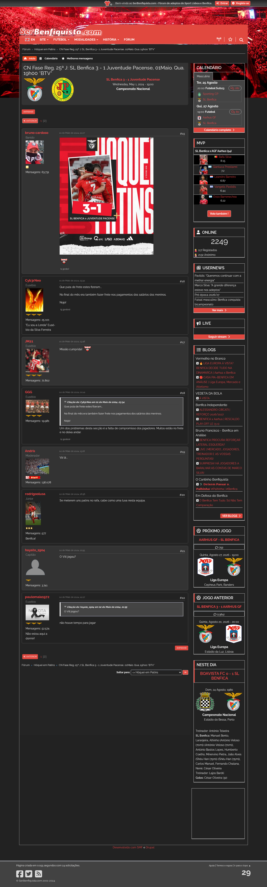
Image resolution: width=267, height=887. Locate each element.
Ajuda (212, 865)
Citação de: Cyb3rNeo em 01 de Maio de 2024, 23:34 (96, 402)
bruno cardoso (36, 133)
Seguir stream (217, 336)
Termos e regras (224, 865)
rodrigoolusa (35, 494)
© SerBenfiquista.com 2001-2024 (35, 880)
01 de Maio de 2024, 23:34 (72, 280)
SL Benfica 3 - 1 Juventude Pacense (133, 79)
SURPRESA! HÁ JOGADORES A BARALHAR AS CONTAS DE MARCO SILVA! (219, 468)
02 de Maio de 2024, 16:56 (72, 494)
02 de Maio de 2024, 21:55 (72, 550)
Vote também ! (219, 213)
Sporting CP (210, 93)
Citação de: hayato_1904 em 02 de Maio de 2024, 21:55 (97, 607)
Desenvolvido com (125, 847)
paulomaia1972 (37, 597)
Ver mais (217, 310)
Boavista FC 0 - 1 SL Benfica (219, 676)
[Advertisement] (147, 30)
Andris (30, 451)
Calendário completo (217, 130)
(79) (221, 547)
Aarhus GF (209, 117)
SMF (140, 847)
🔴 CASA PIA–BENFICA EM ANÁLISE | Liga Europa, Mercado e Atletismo (218, 382)
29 (246, 872)
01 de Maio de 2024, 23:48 (72, 341)
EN (33, 39)
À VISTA (204, 398)
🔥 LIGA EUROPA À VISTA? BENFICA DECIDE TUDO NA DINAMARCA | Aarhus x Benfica (216, 368)
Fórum (129, 39)
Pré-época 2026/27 (207, 294)
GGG (28, 392)
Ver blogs (229, 515)
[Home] (60, 26)
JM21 (29, 341)
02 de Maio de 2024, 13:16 (72, 451)
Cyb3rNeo (33, 280)
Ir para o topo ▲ (242, 865)
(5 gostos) (65, 309)
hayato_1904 (35, 550)
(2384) (221, 614)
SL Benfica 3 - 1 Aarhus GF (219, 607)
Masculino (203, 76)
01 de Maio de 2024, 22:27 (72, 133)
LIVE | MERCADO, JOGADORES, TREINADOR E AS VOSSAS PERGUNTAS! (218, 454)
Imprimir (28, 111)
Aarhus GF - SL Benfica (219, 540)
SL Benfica (209, 99)
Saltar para (122, 672)
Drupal (150, 847)
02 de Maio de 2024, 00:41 (72, 392)
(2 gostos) (65, 439)
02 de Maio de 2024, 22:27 (72, 597)
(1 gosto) (64, 269)
